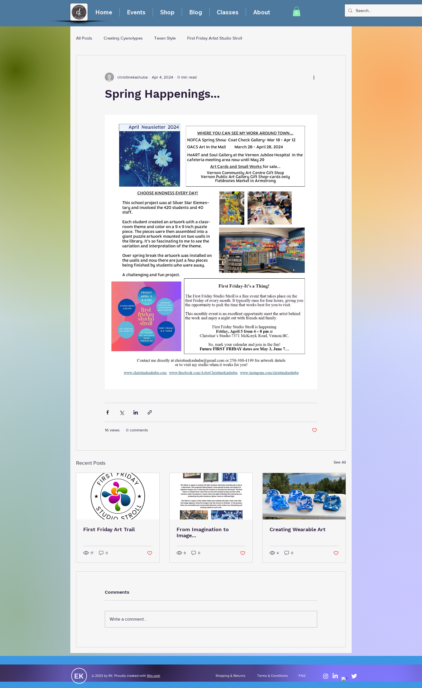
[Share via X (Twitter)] (121, 412)
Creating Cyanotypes (123, 38)
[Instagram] (325, 676)
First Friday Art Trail (109, 529)
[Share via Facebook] (107, 412)
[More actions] (313, 77)
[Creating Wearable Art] (304, 496)
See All (340, 462)
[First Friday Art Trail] (117, 496)
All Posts (84, 38)
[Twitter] (354, 676)
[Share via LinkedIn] (135, 412)
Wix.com (153, 676)
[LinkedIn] (335, 676)
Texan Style (165, 38)
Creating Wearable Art (298, 529)
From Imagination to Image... (203, 532)
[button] (297, 11)
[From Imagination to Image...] (211, 496)
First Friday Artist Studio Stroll (214, 38)
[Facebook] (344, 680)
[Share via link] (149, 412)
